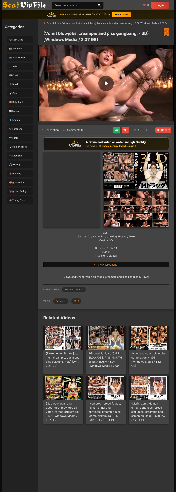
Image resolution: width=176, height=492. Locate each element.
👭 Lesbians (15, 155)
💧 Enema (14, 120)
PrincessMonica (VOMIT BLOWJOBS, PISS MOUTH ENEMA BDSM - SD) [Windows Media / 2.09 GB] (105, 362)
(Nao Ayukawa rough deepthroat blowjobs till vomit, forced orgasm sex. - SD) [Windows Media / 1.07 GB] (63, 412)
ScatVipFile (53, 23)
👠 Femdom (15, 128)
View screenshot (108, 264)
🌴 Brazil (13, 84)
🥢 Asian (13, 66)
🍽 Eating (14, 111)
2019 (76, 301)
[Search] (99, 5)
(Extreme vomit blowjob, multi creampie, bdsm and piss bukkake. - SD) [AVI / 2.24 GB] (63, 359)
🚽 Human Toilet (18, 146)
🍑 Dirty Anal (16, 102)
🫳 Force (14, 137)
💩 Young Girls (17, 200)
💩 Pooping (15, 173)
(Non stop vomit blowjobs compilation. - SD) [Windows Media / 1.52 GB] (148, 359)
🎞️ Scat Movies (17, 57)
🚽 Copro (14, 93)
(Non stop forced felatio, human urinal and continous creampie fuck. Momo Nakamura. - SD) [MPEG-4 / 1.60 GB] (105, 412)
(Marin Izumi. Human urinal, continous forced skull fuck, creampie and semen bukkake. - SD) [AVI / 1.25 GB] (148, 412)
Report (165, 130)
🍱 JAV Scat (15, 48)
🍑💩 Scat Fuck (17, 182)
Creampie (61, 301)
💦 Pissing (14, 164)
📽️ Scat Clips (16, 39)
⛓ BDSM (13, 75)
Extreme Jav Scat (71, 23)
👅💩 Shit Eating (17, 191)
